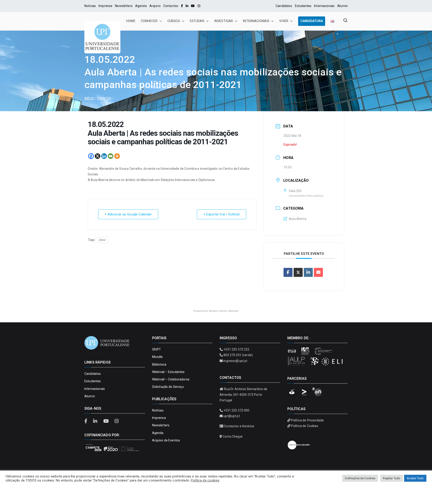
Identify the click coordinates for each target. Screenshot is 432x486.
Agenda (141, 6)
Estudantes (303, 6)
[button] (160, 21)
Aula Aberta (297, 219)
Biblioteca (159, 364)
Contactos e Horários (239, 426)
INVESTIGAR (223, 21)
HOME (130, 21)
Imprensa (105, 6)
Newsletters (124, 6)
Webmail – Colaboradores (170, 379)
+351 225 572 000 (236, 410)
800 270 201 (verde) (238, 355)
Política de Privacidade (307, 420)
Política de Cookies (304, 426)
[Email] (110, 156)
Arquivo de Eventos (166, 440)
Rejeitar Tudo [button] (391, 478)
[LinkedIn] (187, 6)
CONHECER (149, 21)
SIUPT (156, 349)
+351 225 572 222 (236, 349)
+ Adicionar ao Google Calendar (128, 214)
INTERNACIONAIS (256, 21)
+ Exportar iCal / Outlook (221, 214)
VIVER (283, 21)
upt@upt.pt (231, 416)
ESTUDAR (197, 21)
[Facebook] (182, 6)
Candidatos (284, 6)
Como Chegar (233, 436)
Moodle (157, 357)
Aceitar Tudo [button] (415, 478)
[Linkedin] (104, 156)
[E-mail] (318, 272)
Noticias (90, 6)
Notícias (158, 410)
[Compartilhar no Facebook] (288, 272)
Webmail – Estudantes (168, 372)
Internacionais (324, 6)
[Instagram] (199, 6)
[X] (97, 156)
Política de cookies (205, 480)
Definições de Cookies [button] (360, 478)
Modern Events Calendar (223, 311)
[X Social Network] (298, 272)
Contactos (170, 6)
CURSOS (173, 21)
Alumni (342, 6)
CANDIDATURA (311, 21)
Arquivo (155, 6)
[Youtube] (193, 6)
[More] (117, 156)
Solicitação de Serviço (168, 387)
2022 (102, 240)
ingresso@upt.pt (235, 361)
